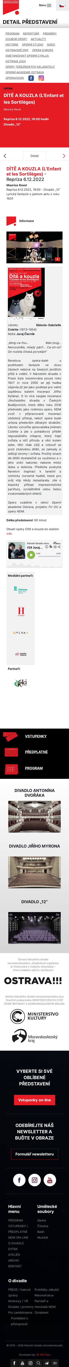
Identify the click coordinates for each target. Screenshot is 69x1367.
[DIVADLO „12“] (34, 928)
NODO (51, 44)
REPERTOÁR (31, 33)
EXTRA (13, 1249)
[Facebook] (14, 1363)
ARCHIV (13, 1260)
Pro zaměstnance (20, 1312)
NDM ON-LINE (18, 1237)
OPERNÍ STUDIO (32, 44)
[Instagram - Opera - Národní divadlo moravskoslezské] (41, 78)
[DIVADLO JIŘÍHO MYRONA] (34, 872)
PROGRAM (12, 33)
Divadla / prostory (21, 1307)
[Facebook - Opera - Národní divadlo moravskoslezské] (31, 78)
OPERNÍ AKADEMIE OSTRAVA (25, 72)
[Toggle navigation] (62, 5)
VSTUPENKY (36, 736)
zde (9, 533)
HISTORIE (12, 44)
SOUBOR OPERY (16, 39)
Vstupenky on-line (34, 1100)
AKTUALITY (38, 39)
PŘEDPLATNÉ (36, 752)
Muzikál (42, 1237)
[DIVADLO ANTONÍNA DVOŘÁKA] (34, 816)
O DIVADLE (16, 1243)
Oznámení (41, 1312)
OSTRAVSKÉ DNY (17, 50)
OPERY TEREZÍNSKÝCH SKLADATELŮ (30, 67)
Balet (40, 1232)
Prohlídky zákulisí (47, 1289)
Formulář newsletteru (34, 1154)
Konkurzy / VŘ (18, 1301)
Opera (41, 1220)
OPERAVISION (15, 78)
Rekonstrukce (44, 1295)
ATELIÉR (14, 1255)
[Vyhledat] (38, 1363)
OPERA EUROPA (42, 50)
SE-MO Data (43, 1354)
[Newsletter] (46, 1363)
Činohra (42, 1226)
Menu (43, 5)
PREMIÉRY (50, 33)
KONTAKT (15, 1266)
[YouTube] (22, 1363)
